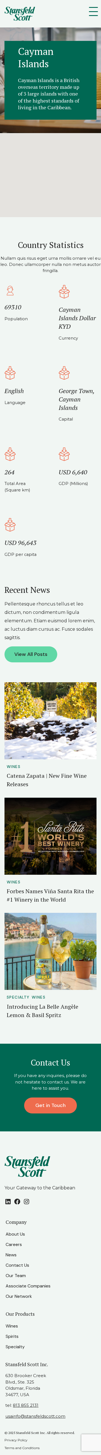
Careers (14, 1244)
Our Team (16, 1275)
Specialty (18, 997)
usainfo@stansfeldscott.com (35, 1416)
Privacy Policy (15, 1440)
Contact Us (17, 1265)
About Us (15, 1234)
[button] (50, 172)
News (11, 1255)
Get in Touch (50, 1105)
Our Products (20, 1314)
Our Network (19, 1296)
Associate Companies (28, 1286)
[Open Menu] (94, 11)
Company (16, 1222)
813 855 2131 (25, 1405)
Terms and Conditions (22, 1448)
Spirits (12, 1336)
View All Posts (30, 654)
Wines (13, 766)
